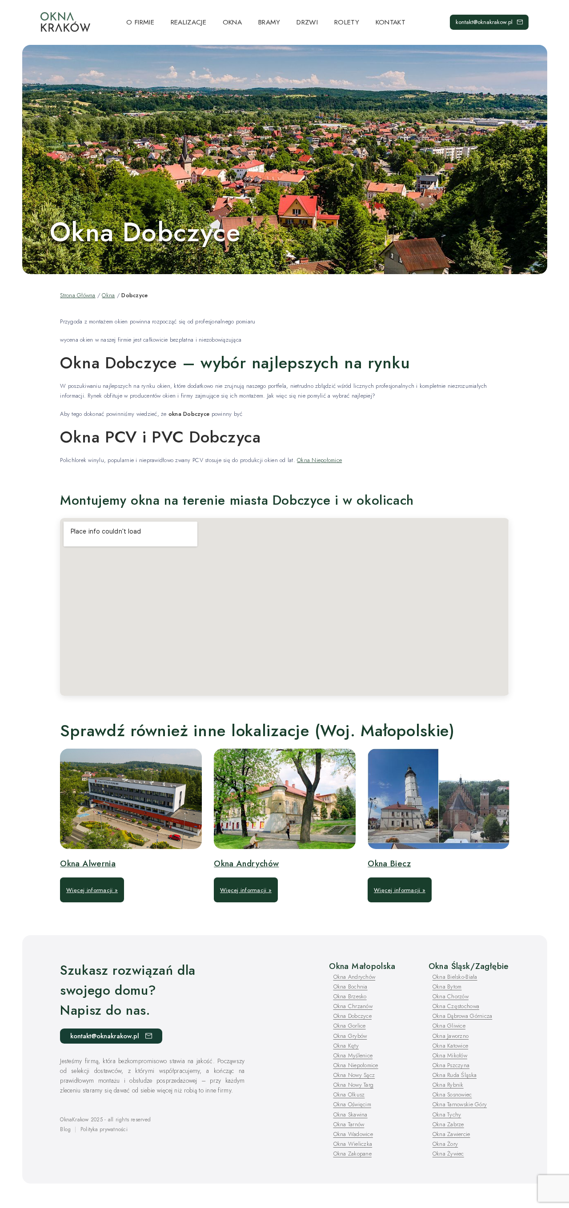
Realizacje (188, 22)
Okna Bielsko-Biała (455, 977)
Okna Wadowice (353, 1134)
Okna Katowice (450, 1045)
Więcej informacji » (92, 890)
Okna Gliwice (449, 1025)
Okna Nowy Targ (353, 1084)
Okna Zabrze (448, 1124)
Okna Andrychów (246, 863)
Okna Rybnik (448, 1084)
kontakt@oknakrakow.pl (484, 22)
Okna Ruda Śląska (455, 1075)
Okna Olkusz (349, 1094)
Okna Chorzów (451, 996)
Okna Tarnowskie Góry (460, 1104)
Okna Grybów (350, 1036)
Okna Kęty (346, 1045)
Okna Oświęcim (352, 1104)
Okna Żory (445, 1144)
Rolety (346, 22)
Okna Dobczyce (352, 1016)
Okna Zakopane (352, 1153)
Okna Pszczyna (451, 1065)
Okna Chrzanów (353, 1006)
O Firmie (140, 22)
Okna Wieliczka (353, 1144)
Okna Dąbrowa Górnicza (462, 1016)
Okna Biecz (389, 863)
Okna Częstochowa (456, 1006)
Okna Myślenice (353, 1055)
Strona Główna (77, 295)
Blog (65, 1129)
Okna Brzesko (350, 996)
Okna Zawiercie (451, 1134)
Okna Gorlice (349, 1025)
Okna (232, 22)
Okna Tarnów (349, 1124)
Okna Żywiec (448, 1153)
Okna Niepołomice (319, 460)
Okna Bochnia (350, 986)
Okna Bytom (447, 986)
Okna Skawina (350, 1114)
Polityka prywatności (104, 1129)
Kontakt (390, 22)
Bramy (269, 22)
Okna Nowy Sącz (354, 1075)
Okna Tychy (447, 1114)
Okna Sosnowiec (452, 1094)
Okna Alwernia (88, 863)
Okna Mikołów (450, 1055)
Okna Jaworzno (451, 1036)
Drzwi (307, 22)
